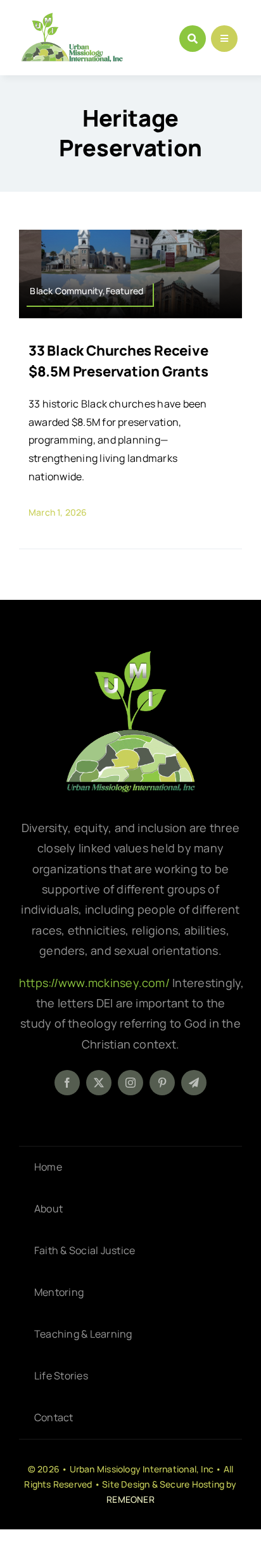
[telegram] (194, 1082)
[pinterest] (162, 1082)
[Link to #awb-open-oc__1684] (224, 38)
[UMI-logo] (130, 655)
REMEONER (130, 1499)
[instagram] (130, 1082)
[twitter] (98, 1082)
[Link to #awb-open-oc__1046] (192, 38)
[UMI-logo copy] (72, 18)
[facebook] (67, 1082)
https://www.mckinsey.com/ (95, 982)
